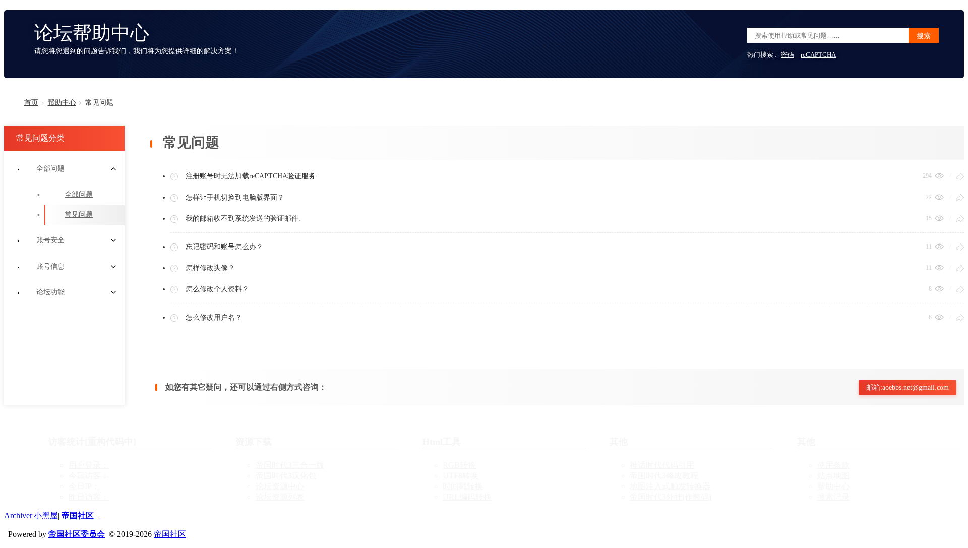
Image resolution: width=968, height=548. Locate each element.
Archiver (18, 515)
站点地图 (833, 475)
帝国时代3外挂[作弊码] (670, 497)
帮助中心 (62, 102)
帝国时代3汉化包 (286, 475)
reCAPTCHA (818, 54)
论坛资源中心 (280, 486)
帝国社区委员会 (76, 534)
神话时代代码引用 (662, 465)
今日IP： (84, 486)
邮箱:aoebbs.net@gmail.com (907, 387)
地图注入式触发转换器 (670, 486)
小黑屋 (46, 515)
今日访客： (89, 475)
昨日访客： (89, 497)
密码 (787, 54)
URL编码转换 (467, 497)
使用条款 (833, 465)
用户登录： (89, 465)
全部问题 (79, 194)
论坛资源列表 (280, 497)
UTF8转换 (460, 475)
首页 (31, 102)
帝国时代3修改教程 (664, 475)
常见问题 (79, 214)
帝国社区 (80, 515)
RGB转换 (459, 465)
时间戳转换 (463, 486)
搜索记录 (833, 497)
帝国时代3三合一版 (290, 465)
